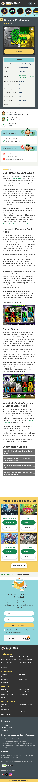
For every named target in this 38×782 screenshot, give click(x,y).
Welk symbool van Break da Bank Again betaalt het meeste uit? (17, 459)
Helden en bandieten (22, 76)
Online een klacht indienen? (9, 770)
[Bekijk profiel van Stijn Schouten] (3, 113)
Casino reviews (5, 692)
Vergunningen (23, 694)
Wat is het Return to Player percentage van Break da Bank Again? (18, 473)
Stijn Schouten (14, 114)
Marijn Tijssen (13, 120)
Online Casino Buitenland (26, 657)
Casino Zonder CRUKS (7, 657)
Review (8, 527)
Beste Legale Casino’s (7, 662)
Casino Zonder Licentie (25, 662)
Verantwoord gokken (7, 694)
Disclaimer (6, 725)
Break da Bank (16, 178)
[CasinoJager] (12, 3)
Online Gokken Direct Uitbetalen (7, 666)
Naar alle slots (18, 565)
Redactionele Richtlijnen (25, 704)
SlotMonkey (22, 674)
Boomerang (4, 679)
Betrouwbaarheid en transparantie (7, 708)
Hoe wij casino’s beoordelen (27, 692)
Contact (3, 712)
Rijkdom (31, 76)
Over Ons (4, 704)
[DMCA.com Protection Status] (7, 765)
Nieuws (21, 707)
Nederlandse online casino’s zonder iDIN (16, 224)
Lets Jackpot (4, 682)
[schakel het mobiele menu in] (34, 3)
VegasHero (22, 677)
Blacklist (3, 697)
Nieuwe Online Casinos (25, 659)
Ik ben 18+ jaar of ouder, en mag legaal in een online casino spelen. (20, 631)
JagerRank (4, 689)
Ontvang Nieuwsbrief (19, 625)
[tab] (19, 452)
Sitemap (5, 730)
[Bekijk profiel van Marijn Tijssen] (3, 119)
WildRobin (4, 674)
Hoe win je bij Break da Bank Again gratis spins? (17, 466)
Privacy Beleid (7, 727)
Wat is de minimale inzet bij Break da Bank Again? (18, 452)
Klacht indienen (23, 712)
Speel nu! (9, 522)
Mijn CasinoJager (6, 714)
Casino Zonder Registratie (8, 659)
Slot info (19, 60)
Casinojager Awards (24, 689)
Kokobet (3, 677)
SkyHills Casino (23, 679)
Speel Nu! (19, 51)
